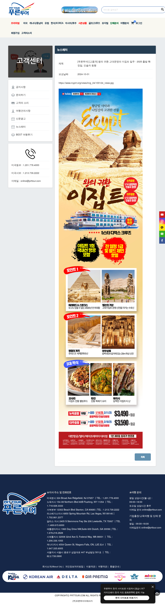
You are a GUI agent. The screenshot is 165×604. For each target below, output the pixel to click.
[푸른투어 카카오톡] (162, 227)
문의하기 (21, 94)
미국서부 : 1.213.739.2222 (25, 173)
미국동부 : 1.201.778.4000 (25, 165)
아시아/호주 (71, 23)
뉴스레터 (21, 126)
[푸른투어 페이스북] (162, 240)
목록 (143, 456)
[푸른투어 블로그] (162, 234)
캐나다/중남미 (36, 23)
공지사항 (21, 86)
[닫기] (153, 587)
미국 (24, 23)
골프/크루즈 (94, 23)
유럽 (47, 23)
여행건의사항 (23, 110)
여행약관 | (103, 566)
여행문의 (125, 23)
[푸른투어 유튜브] (162, 214)
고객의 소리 (22, 102)
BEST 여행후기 (24, 134)
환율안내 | (115, 566)
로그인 (139, 23)
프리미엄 (15, 23)
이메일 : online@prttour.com (26, 180)
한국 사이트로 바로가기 (126, 598)
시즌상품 (82, 23)
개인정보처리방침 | (75, 566)
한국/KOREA (57, 23)
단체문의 (114, 23)
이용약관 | (91, 566)
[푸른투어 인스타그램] (162, 221)
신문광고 (21, 118)
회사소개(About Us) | (53, 566)
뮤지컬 (105, 23)
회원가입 (15, 32)
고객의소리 (26, 32)
